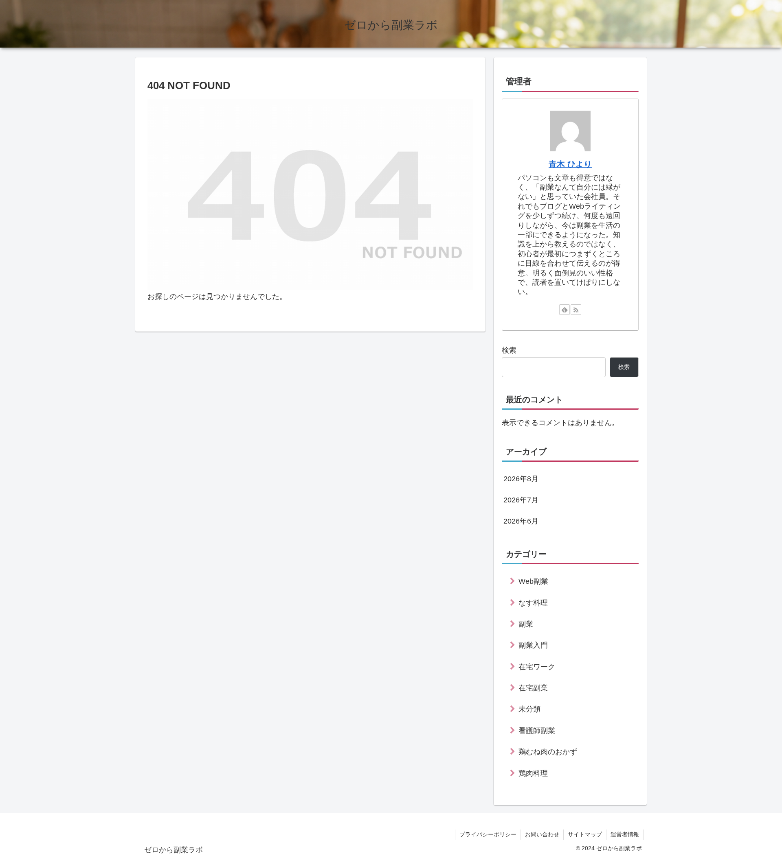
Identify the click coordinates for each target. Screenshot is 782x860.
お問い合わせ (542, 834)
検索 (509, 350)
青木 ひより (570, 163)
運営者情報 (625, 834)
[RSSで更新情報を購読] (576, 309)
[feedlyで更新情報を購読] (564, 309)
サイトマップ (585, 834)
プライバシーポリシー (487, 834)
